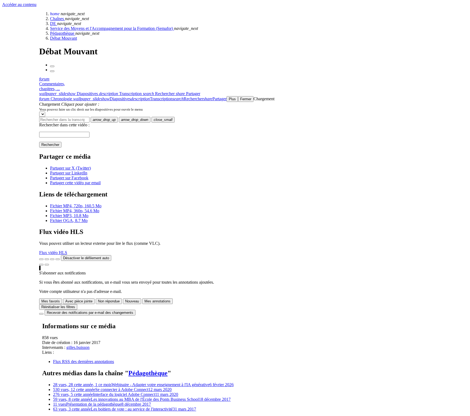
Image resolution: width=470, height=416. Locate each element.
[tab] (69, 93)
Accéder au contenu (19, 4)
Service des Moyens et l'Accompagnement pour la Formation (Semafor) (112, 28)
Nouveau (132, 301)
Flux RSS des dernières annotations (83, 361)
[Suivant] (52, 71)
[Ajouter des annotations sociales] (41, 264)
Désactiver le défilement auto (86, 258)
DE (53, 23)
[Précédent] (52, 66)
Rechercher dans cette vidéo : (64, 125)
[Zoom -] (52, 259)
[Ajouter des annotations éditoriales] (47, 264)
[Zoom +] (57, 259)
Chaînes (57, 18)
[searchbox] (64, 120)
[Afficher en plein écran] (41, 259)
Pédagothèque (62, 33)
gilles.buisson (77, 347)
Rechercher (50, 145)
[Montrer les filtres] (47, 259)
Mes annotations (157, 301)
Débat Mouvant (63, 38)
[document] (253, 109)
